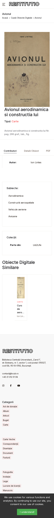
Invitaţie (6, 476)
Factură (6, 457)
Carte (15, 121)
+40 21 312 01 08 (10, 377)
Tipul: (7, 121)
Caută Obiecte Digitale (21, 18)
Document (8, 453)
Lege (5, 481)
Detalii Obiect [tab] (31, 150)
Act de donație (10, 406)
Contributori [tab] (10, 150)
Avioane (12, 216)
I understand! (27, 512)
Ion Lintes (36, 162)
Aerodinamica (15, 195)
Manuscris (8, 490)
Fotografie (8, 472)
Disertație (7, 448)
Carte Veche (9, 439)
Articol (6, 415)
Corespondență (10, 444)
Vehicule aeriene (17, 209)
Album (6, 411)
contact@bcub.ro (10, 373)
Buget (6, 420)
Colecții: (12, 237)
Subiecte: (12, 188)
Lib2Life (37, 245)
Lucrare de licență (11, 486)
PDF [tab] (48, 150)
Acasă (5, 18)
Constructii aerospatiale (21, 202)
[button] (3, 4)
